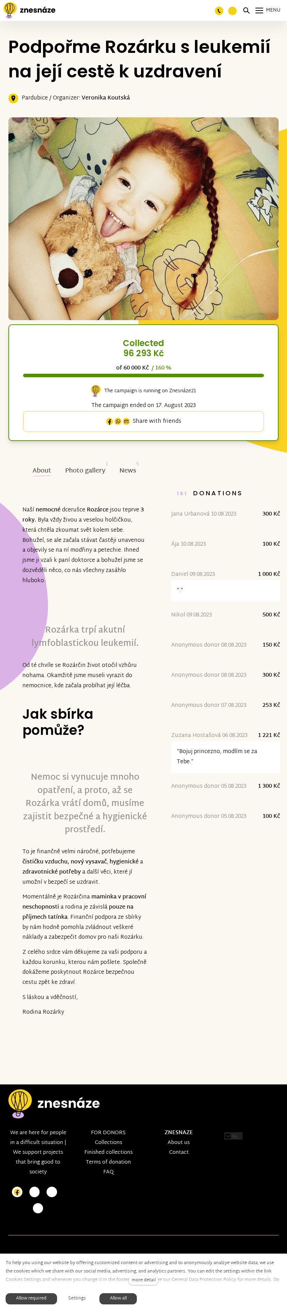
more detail (144, 1280)
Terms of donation (108, 1162)
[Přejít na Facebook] (17, 1192)
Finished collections (108, 1152)
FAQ (108, 1172)
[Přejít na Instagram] (34, 1192)
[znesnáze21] (29, 10)
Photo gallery (85, 471)
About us (179, 1142)
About (42, 471)
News (127, 471)
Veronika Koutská (106, 98)
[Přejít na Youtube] (52, 1192)
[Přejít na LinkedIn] (38, 1209)
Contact (179, 1152)
